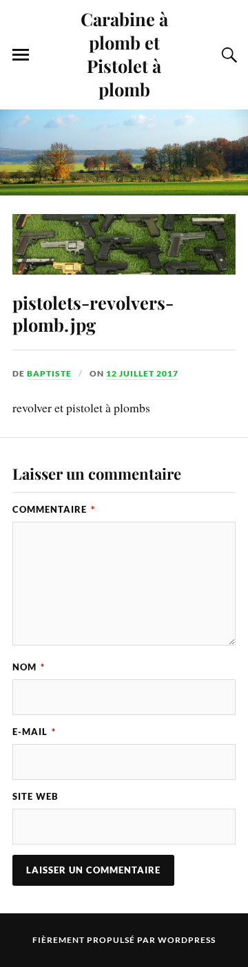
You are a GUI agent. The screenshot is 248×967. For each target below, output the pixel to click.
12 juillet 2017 (142, 373)
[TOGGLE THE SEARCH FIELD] (227, 55)
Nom (28, 666)
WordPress (187, 940)
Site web (35, 796)
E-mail (34, 731)
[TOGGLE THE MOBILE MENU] (20, 55)
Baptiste (49, 373)
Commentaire (53, 509)
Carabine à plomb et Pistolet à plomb (124, 53)
